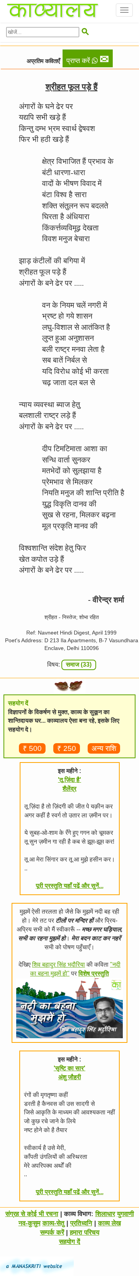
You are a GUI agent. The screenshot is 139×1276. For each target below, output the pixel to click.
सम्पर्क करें (52, 1232)
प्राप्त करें (87, 59)
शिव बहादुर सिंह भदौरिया (58, 964)
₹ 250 (66, 748)
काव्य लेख (109, 1223)
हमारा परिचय (84, 1232)
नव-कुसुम (30, 1223)
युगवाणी (125, 1214)
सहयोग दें (69, 1241)
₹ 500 (32, 748)
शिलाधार (105, 1214)
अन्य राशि (104, 748)
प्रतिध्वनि (81, 1223)
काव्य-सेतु (53, 1223)
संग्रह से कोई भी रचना (31, 1214)
